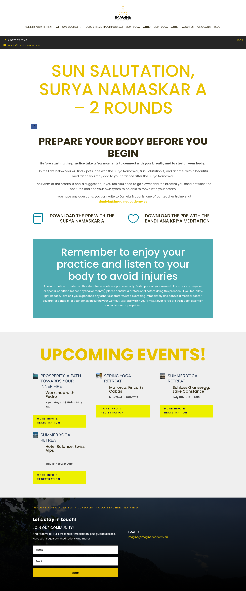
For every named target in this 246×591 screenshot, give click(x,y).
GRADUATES (204, 27)
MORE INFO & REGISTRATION (48, 420)
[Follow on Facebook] (34, 126)
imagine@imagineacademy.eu (148, 537)
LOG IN (240, 40)
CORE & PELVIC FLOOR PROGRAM (104, 27)
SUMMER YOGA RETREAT (39, 27)
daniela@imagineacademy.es (123, 201)
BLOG (217, 27)
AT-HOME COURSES (67, 27)
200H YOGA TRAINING (138, 27)
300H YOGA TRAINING (166, 27)
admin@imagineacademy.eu (24, 45)
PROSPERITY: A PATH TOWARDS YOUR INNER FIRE (60, 381)
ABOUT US (188, 27)
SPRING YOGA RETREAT (117, 378)
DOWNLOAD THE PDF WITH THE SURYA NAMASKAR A (82, 218)
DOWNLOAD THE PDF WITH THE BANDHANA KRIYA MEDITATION (177, 218)
